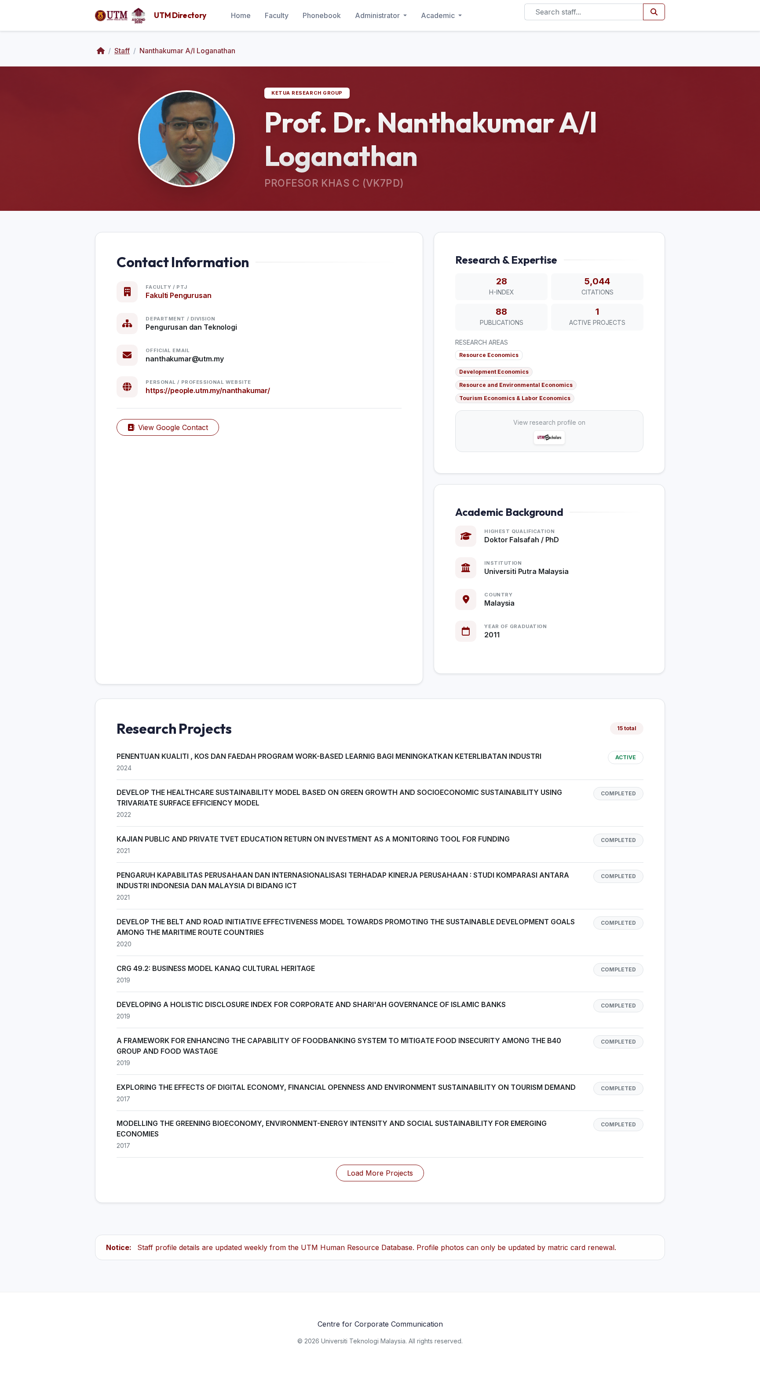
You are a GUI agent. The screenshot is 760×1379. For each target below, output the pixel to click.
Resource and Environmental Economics (516, 385)
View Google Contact (173, 427)
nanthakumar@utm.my (184, 358)
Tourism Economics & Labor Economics (514, 398)
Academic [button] (439, 15)
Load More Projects (380, 1173)
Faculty (277, 15)
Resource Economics (489, 355)
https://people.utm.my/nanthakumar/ (208, 390)
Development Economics (494, 371)
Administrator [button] (378, 15)
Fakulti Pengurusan (178, 295)
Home (241, 15)
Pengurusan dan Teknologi (191, 327)
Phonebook (322, 15)
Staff (122, 50)
